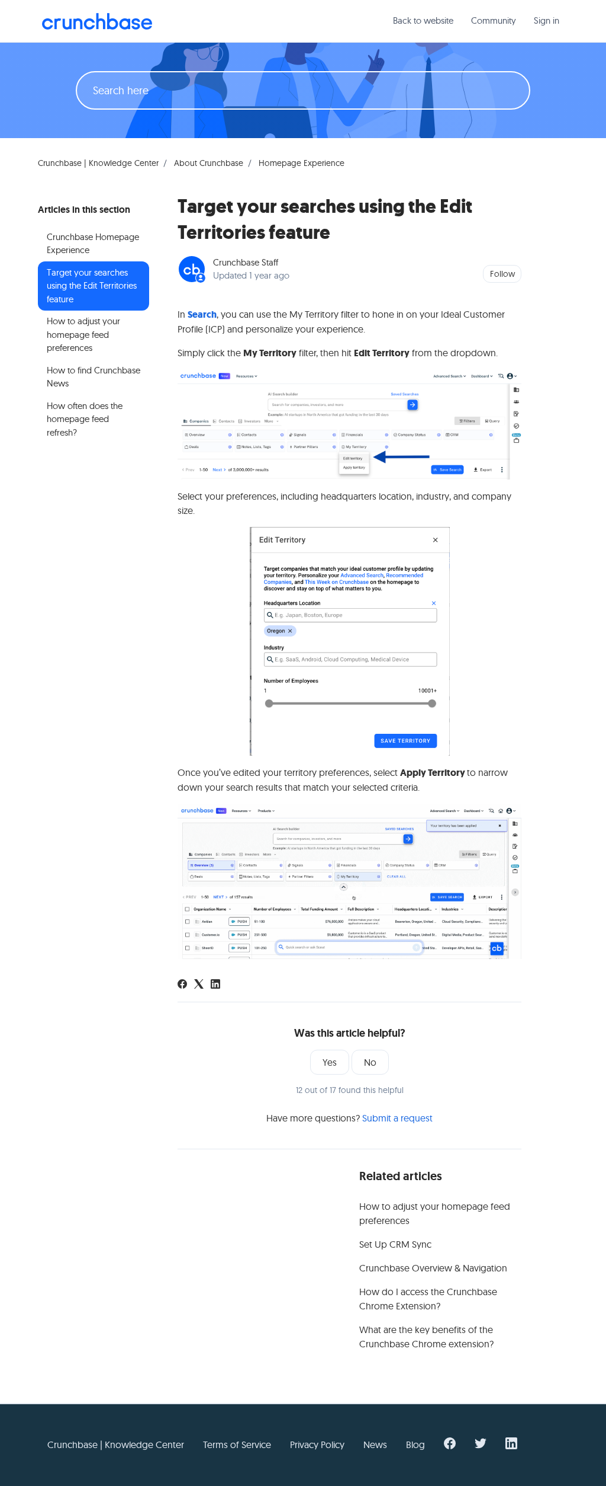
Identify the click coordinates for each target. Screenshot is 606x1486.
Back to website (423, 20)
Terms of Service (237, 1444)
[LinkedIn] (215, 985)
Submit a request (397, 1118)
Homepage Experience (301, 163)
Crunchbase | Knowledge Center (98, 163)
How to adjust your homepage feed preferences (434, 1213)
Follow (502, 274)
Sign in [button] (546, 20)
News (375, 1444)
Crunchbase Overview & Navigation (433, 1268)
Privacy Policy (317, 1444)
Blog (415, 1444)
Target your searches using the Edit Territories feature (92, 286)
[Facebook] (182, 985)
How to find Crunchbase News (93, 377)
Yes (330, 1062)
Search (202, 314)
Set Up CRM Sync (395, 1244)
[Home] (97, 21)
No (370, 1062)
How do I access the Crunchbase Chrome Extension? (428, 1299)
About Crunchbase (208, 163)
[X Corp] (199, 985)
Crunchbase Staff (245, 262)
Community (493, 20)
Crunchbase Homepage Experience (93, 243)
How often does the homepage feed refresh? (85, 419)
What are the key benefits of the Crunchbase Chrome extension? (426, 1337)
